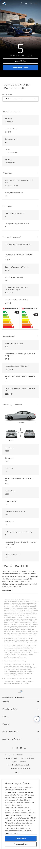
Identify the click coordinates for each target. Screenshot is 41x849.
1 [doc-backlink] (2, 599)
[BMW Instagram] (16, 748)
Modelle (5, 701)
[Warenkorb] (26, 3)
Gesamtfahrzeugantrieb (11, 111)
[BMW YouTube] (20, 748)
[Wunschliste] (31, 3)
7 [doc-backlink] (2, 681)
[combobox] (36, 719)
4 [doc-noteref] (12, 393)
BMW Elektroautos (10, 731)
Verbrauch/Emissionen (11, 237)
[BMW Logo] (4, 3)
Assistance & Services (11, 739)
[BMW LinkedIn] (24, 748)
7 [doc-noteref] (7, 280)
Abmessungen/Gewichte (12, 404)
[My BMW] (21, 3)
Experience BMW (9, 709)
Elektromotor (7, 173)
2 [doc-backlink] (2, 638)
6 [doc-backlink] (2, 678)
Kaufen (5, 716)
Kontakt (5, 724)
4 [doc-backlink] (2, 661)
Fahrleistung (7, 206)
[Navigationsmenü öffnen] (36, 3)
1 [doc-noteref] (20, 237)
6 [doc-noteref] (14, 543)
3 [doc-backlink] (2, 645)
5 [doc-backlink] (2, 664)
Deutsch (19, 773)
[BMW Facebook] (12, 748)
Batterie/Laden (8, 336)
